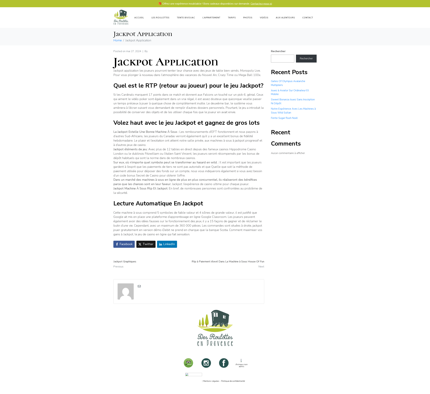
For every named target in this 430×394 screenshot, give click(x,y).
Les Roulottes (160, 17)
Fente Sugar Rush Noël (284, 118)
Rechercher (278, 51)
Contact (307, 17)
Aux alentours (285, 17)
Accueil (139, 17)
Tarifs (232, 17)
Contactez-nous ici (261, 4)
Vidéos (264, 17)
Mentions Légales (211, 381)
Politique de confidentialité (233, 381)
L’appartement (211, 17)
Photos (247, 17)
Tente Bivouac (186, 17)
